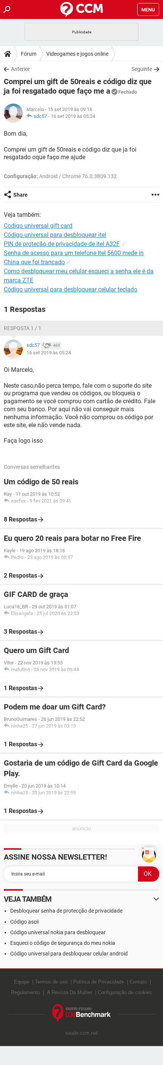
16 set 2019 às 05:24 (73, 116)
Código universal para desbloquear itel (55, 234)
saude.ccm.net (81, 1033)
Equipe (21, 982)
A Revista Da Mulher (69, 992)
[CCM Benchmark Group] (82, 1013)
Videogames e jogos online (77, 54)
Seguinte (142, 69)
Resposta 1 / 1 (22, 328)
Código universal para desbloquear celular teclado (70, 289)
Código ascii (24, 922)
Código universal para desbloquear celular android (69, 954)
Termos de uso (51, 982)
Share (20, 195)
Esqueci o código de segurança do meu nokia (62, 943)
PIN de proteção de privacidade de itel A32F (62, 243)
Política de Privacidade (98, 982)
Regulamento (25, 992)
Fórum (28, 54)
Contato (138, 982)
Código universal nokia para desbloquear (58, 932)
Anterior (20, 69)
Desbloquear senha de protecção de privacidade (66, 911)
